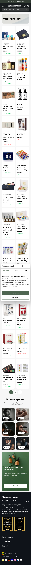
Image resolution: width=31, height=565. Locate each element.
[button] (2, 6)
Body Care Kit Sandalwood (7, 77)
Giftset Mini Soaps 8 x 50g (22, 197)
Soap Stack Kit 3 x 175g (8, 47)
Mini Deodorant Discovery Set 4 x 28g (8, 137)
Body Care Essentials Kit (21, 106)
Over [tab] (25, 270)
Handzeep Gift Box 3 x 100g (8, 199)
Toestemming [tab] (5, 270)
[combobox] (15, 9)
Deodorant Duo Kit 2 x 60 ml (8, 350)
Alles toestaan (15, 293)
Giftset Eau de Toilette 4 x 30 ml (8, 379)
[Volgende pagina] (20, 392)
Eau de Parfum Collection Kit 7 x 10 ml (8, 230)
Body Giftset (7, 320)
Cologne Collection (6, 167)
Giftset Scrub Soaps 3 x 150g (8, 107)
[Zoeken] (27, 9)
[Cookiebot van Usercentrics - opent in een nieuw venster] (22, 266)
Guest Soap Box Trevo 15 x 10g (22, 260)
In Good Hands (22, 349)
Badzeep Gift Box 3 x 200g (21, 47)
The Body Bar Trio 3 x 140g (21, 378)
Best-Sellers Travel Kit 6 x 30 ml (7, 261)
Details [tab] (15, 270)
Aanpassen (15, 297)
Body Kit (20, 135)
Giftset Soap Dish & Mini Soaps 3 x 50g (22, 168)
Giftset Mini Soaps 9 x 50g (22, 228)
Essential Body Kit (22, 321)
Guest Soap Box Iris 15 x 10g (22, 76)
